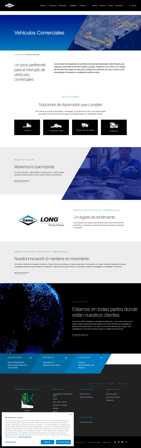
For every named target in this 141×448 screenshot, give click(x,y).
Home (16, 54)
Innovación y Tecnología (60, 405)
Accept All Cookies (63, 442)
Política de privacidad (94, 442)
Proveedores (119, 5)
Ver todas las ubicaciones (80, 335)
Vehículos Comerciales (86, 397)
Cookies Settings (10, 442)
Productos (52, 5)
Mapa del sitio (107, 442)
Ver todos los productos (21, 272)
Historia (55, 399)
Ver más (27, 410)
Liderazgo (56, 408)
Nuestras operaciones (86, 422)
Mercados (62, 5)
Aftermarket (109, 400)
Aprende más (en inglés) (21, 180)
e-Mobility (72, 5)
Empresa (43, 5)
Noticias (110, 5)
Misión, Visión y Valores (59, 402)
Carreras (94, 5)
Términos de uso (80, 442)
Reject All (47, 442)
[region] (38, 429)
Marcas (55, 411)
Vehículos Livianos (85, 394)
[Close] (70, 414)
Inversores (103, 5)
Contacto (82, 5)
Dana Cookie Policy (25, 437)
